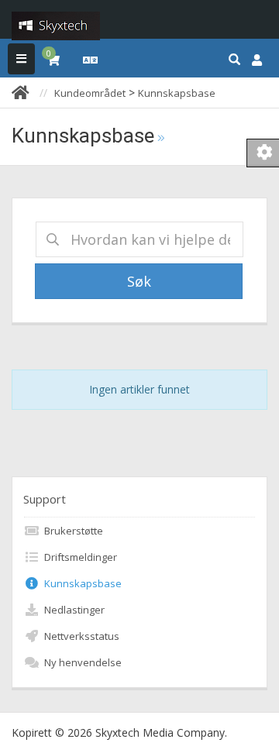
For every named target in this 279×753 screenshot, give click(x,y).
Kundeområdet (90, 93)
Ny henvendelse (81, 662)
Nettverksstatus (79, 636)
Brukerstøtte (71, 531)
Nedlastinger (72, 610)
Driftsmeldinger (78, 557)
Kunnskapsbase (176, 93)
